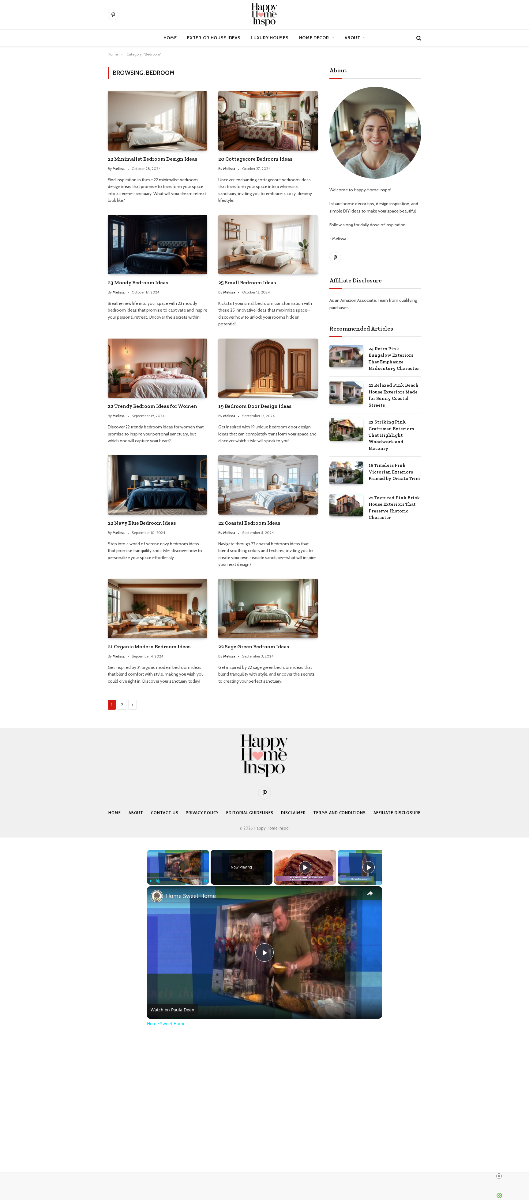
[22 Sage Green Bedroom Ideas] (268, 608)
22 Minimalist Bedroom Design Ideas (152, 159)
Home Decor (314, 37)
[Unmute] (158, 881)
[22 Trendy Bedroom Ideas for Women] (157, 368)
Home (170, 37)
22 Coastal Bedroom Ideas (249, 523)
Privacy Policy (202, 812)
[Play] (150, 881)
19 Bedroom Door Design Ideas (254, 406)
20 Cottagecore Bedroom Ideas (255, 159)
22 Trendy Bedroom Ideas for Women (152, 406)
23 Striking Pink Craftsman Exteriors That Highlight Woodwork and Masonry (391, 435)
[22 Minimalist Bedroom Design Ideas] (157, 120)
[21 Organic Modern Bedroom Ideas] (157, 608)
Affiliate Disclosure (397, 812)
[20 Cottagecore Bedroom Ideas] (268, 120)
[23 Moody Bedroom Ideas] (157, 244)
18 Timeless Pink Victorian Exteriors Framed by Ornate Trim (394, 471)
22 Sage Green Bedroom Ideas (253, 646)
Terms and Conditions (339, 812)
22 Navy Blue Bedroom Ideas (142, 523)
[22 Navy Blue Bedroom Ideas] (157, 484)
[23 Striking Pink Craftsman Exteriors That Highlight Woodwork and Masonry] (346, 429)
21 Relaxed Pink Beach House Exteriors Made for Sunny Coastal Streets (393, 395)
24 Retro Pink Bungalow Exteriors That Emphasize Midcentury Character (394, 358)
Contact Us (164, 812)
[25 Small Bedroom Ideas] (268, 244)
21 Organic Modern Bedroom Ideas (149, 646)
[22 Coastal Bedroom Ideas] (268, 484)
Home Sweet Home (191, 895)
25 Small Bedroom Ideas (247, 282)
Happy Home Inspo (271, 828)
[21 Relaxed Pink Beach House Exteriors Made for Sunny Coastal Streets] (346, 392)
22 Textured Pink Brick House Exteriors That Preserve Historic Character (394, 507)
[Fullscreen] (205, 881)
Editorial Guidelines (249, 812)
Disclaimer (293, 812)
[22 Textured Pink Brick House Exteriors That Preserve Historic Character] (346, 505)
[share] (369, 893)
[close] (499, 1176)
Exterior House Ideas (213, 37)
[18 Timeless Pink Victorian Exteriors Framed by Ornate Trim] (346, 473)
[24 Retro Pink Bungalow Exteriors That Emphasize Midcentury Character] (346, 356)
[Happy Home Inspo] (264, 14)
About (352, 37)
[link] (157, 896)
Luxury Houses (269, 37)
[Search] (418, 38)
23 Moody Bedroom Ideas (138, 282)
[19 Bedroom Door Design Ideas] (268, 368)
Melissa (119, 168)
